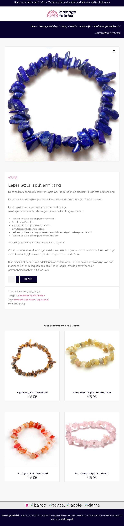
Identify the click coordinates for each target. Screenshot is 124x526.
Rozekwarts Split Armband (91, 473)
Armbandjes (85, 26)
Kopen (28, 279)
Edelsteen (30, 299)
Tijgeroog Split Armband (32, 392)
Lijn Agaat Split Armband (32, 473)
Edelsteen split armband (106, 26)
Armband (18, 299)
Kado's (73, 26)
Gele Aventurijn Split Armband (91, 392)
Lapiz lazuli (42, 299)
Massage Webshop (49, 26)
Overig (64, 26)
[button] (114, 52)
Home (34, 26)
